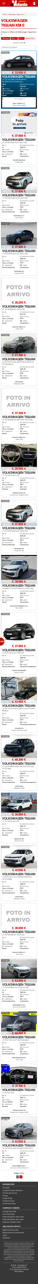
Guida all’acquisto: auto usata (13, 1219)
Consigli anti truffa (9, 1211)
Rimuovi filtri (30, 38)
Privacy (5, 1196)
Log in (5, 1235)
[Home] (19, 3)
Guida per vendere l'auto (12, 1222)
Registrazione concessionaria (13, 1233)
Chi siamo (6, 1188)
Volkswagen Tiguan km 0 (16, 14)
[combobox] (19, 47)
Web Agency (19, 1271)
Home (5, 14)
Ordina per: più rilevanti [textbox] (9, 47)
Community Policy (9, 1204)
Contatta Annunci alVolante (13, 1190)
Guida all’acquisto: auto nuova (13, 1217)
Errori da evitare (9, 1214)
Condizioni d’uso (9, 1201)
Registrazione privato (10, 1230)
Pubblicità (6, 1238)
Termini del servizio (10, 1193)
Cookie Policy (7, 1198)
